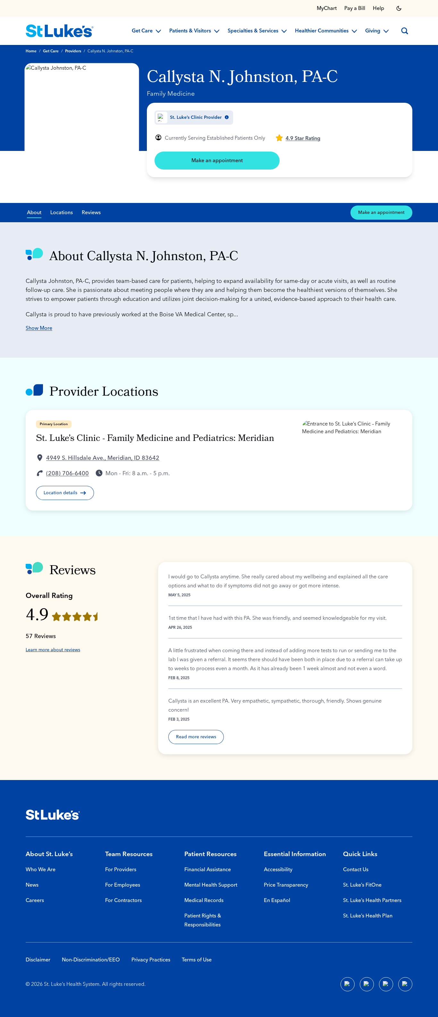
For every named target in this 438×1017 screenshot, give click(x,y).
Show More (39, 328)
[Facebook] (348, 984)
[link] (297, 137)
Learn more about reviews (53, 650)
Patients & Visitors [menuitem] (190, 31)
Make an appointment (217, 160)
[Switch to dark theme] (398, 8)
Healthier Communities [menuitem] (322, 31)
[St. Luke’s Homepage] (53, 815)
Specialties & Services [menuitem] (253, 31)
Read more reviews (196, 737)
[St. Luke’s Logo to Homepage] (60, 30)
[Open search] (404, 31)
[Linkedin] (367, 984)
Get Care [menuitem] (142, 31)
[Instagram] (405, 984)
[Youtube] (386, 984)
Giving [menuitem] (372, 31)
